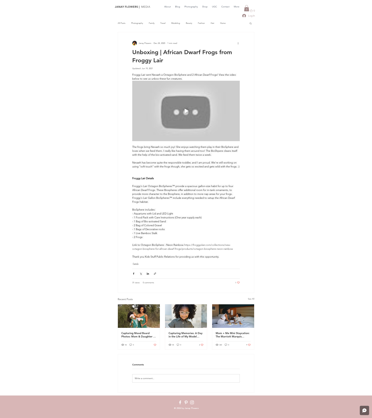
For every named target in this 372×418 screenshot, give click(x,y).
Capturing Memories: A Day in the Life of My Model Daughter (185, 334)
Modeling (175, 23)
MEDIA (145, 6)
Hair (212, 23)
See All (251, 298)
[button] (246, 8)
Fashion (201, 23)
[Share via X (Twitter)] (140, 273)
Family (151, 23)
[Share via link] (155, 273)
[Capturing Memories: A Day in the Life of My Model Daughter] (186, 316)
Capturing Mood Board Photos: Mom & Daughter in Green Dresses (138, 334)
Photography (137, 23)
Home (223, 23)
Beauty (189, 23)
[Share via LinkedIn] (147, 273)
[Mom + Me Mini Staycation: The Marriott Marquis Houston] (233, 316)
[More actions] (238, 43)
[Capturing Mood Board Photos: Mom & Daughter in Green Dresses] (139, 316)
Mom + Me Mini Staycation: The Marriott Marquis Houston (233, 334)
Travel (163, 23)
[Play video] (186, 111)
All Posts (121, 23)
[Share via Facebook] (133, 273)
